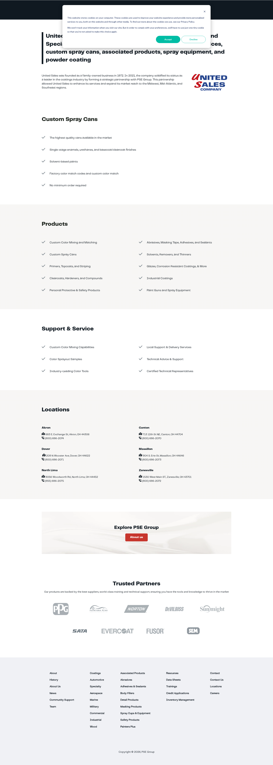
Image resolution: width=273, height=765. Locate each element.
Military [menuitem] (94, 707)
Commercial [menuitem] (97, 713)
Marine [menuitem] (94, 700)
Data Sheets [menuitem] (173, 680)
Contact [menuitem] (215, 673)
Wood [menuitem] (93, 727)
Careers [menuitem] (214, 693)
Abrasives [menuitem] (126, 680)
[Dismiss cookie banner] (204, 12)
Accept (168, 39)
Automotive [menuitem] (97, 680)
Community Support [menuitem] (62, 700)
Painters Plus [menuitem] (127, 727)
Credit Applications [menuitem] (177, 693)
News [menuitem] (53, 693)
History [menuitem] (54, 680)
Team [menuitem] (53, 707)
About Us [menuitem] (55, 686)
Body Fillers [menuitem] (127, 693)
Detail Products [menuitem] (129, 700)
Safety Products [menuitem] (129, 720)
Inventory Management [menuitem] (180, 700)
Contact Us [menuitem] (216, 680)
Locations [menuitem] (216, 686)
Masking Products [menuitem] (131, 707)
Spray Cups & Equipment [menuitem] (135, 713)
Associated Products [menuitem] (132, 673)
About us (136, 537)
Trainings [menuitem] (171, 686)
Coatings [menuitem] (95, 673)
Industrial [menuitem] (95, 720)
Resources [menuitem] (172, 673)
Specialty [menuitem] (95, 686)
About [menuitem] (53, 673)
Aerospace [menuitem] (96, 693)
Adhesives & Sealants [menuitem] (133, 686)
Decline (193, 39)
